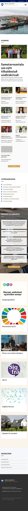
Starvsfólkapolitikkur (5, 464)
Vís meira (14, 166)
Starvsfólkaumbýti (5, 462)
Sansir (13, 499)
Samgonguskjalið (4, 459)
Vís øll (14, 266)
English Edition (13, 1)
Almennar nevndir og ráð (6, 467)
